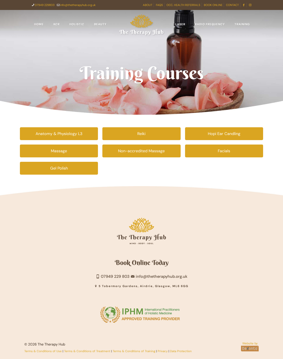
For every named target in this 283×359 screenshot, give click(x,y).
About (147, 5)
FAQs (159, 5)
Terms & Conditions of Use (43, 351)
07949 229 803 (115, 276)
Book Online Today (141, 263)
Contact (232, 5)
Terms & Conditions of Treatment (87, 351)
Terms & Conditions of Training (134, 351)
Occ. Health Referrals (183, 5)
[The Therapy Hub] (141, 24)
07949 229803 (45, 5)
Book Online (213, 5)
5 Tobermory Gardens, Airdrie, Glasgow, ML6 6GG (143, 286)
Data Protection (181, 351)
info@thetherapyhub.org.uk (78, 5)
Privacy (163, 351)
